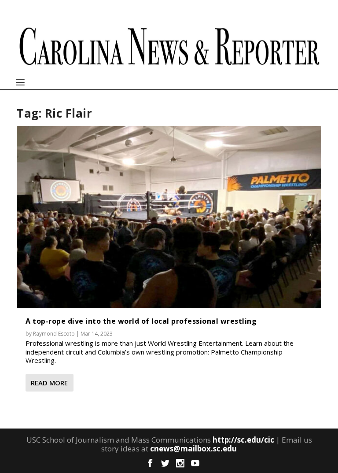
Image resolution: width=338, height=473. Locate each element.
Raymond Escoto (54, 333)
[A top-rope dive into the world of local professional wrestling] (169, 217)
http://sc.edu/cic (243, 440)
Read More (49, 382)
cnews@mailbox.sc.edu (193, 448)
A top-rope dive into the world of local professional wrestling (141, 321)
